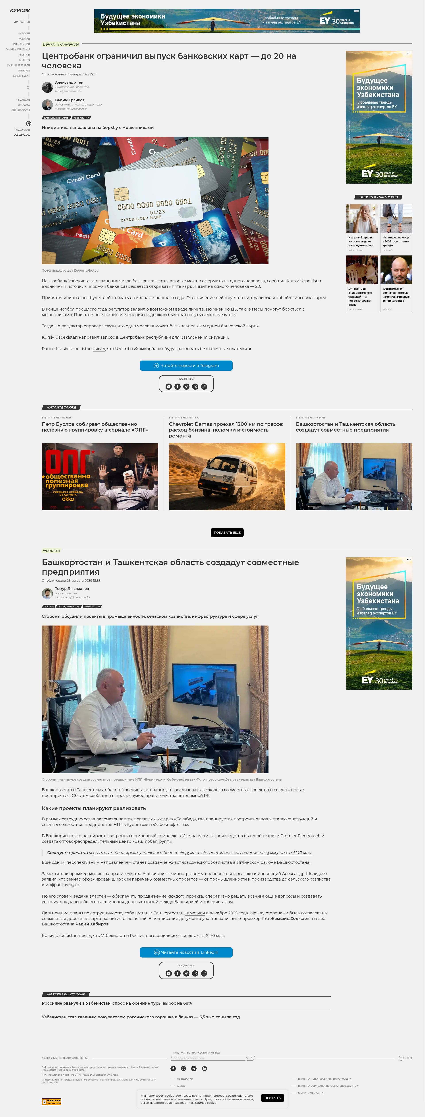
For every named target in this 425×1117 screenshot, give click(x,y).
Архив (181, 1086)
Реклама (24, 105)
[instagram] (183, 1068)
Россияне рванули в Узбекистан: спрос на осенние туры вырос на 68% (117, 1003)
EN (28, 22)
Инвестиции (21, 44)
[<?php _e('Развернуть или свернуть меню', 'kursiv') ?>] (28, 124)
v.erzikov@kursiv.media (71, 108)
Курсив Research (18, 65)
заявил (138, 309)
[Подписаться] (250, 1058)
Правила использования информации (324, 1079)
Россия (49, 606)
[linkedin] (204, 1068)
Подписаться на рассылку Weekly (196, 1053)
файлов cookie (205, 1102)
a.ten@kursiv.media (68, 91)
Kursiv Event (21, 76)
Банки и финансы (18, 49)
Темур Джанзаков (72, 589)
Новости (24, 33)
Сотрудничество (69, 606)
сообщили (100, 795)
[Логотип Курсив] (20, 10)
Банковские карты (56, 117)
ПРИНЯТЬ (273, 1098)
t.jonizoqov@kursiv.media (72, 597)
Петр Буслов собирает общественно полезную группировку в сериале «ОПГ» (95, 427)
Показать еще (227, 533)
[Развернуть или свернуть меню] (28, 88)
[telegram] (194, 1068)
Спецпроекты (21, 110)
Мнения (24, 60)
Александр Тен (69, 82)
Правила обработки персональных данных (328, 1086)
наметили (195, 913)
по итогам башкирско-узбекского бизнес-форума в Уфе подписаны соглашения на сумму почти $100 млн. (203, 852)
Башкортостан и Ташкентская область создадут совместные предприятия (345, 427)
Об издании (185, 1079)
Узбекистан (22, 134)
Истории (24, 38)
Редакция (23, 99)
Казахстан (22, 130)
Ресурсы (24, 54)
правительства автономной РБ (177, 795)
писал (99, 348)
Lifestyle (24, 70)
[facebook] (173, 1068)
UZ (22, 22)
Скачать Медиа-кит (311, 1093)
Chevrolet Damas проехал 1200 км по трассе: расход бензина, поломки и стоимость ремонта (226, 430)
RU (15, 22)
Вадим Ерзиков (70, 100)
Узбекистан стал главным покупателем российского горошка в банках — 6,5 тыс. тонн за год (141, 1017)
